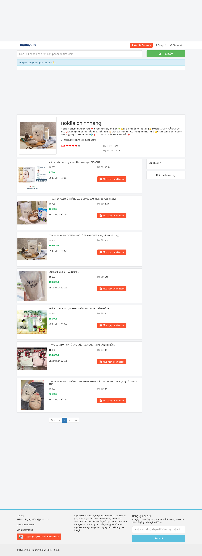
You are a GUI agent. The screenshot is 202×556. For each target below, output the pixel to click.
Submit (159, 538)
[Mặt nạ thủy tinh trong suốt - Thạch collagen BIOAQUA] (32, 176)
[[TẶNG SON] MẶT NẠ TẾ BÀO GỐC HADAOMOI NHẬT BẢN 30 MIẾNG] (32, 359)
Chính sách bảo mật (26, 524)
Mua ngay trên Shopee (113, 178)
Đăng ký (161, 45)
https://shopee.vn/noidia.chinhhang (80, 139)
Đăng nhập (177, 45)
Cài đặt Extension (142, 45)
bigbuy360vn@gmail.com (37, 519)
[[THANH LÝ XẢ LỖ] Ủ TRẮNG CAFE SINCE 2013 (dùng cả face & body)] (32, 213)
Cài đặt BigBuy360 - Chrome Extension (41, 536)
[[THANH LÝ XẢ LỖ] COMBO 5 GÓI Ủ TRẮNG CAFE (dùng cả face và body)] (32, 249)
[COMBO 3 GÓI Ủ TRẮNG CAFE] (32, 286)
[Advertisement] (101, 20)
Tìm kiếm (167, 54)
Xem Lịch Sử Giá (59, 177)
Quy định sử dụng (25, 530)
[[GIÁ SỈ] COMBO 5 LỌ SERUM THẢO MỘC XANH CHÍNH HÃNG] (32, 322)
